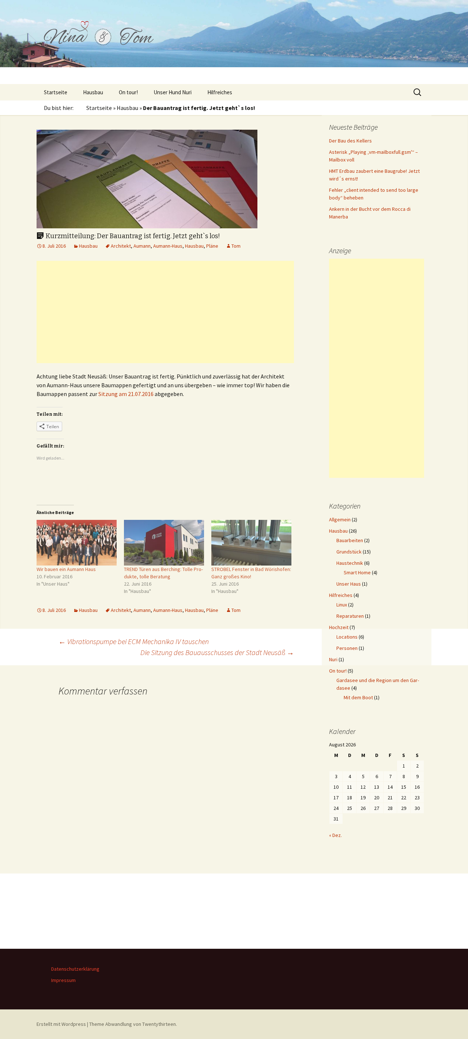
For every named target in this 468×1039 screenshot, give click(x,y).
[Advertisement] (165, 312)
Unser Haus (348, 584)
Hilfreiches (219, 92)
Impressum (63, 980)
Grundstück (349, 551)
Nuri (333, 659)
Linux (341, 604)
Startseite (55, 92)
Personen (347, 648)
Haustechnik (349, 563)
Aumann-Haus (167, 246)
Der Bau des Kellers (350, 140)
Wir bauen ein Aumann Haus (66, 569)
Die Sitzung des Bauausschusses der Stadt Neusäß (217, 652)
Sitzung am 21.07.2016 (126, 393)
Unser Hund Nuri (173, 92)
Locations (347, 636)
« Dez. (335, 835)
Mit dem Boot (358, 697)
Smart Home (357, 572)
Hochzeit (338, 627)
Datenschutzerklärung (75, 969)
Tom (236, 246)
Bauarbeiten (349, 540)
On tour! (128, 92)
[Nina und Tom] (234, 42)
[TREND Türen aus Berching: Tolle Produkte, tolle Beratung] (164, 543)
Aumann (142, 246)
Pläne (212, 246)
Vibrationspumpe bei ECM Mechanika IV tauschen (133, 641)
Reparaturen (350, 616)
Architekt (121, 246)
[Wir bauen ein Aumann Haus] (77, 543)
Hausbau (93, 92)
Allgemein (340, 519)
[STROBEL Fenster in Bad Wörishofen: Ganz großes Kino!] (251, 543)
